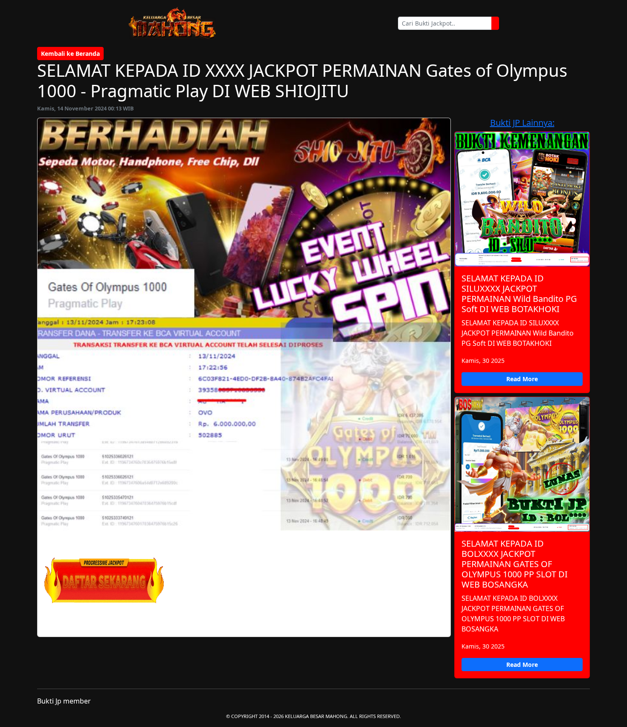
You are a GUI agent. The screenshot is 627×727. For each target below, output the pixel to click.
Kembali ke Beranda (70, 53)
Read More (522, 379)
